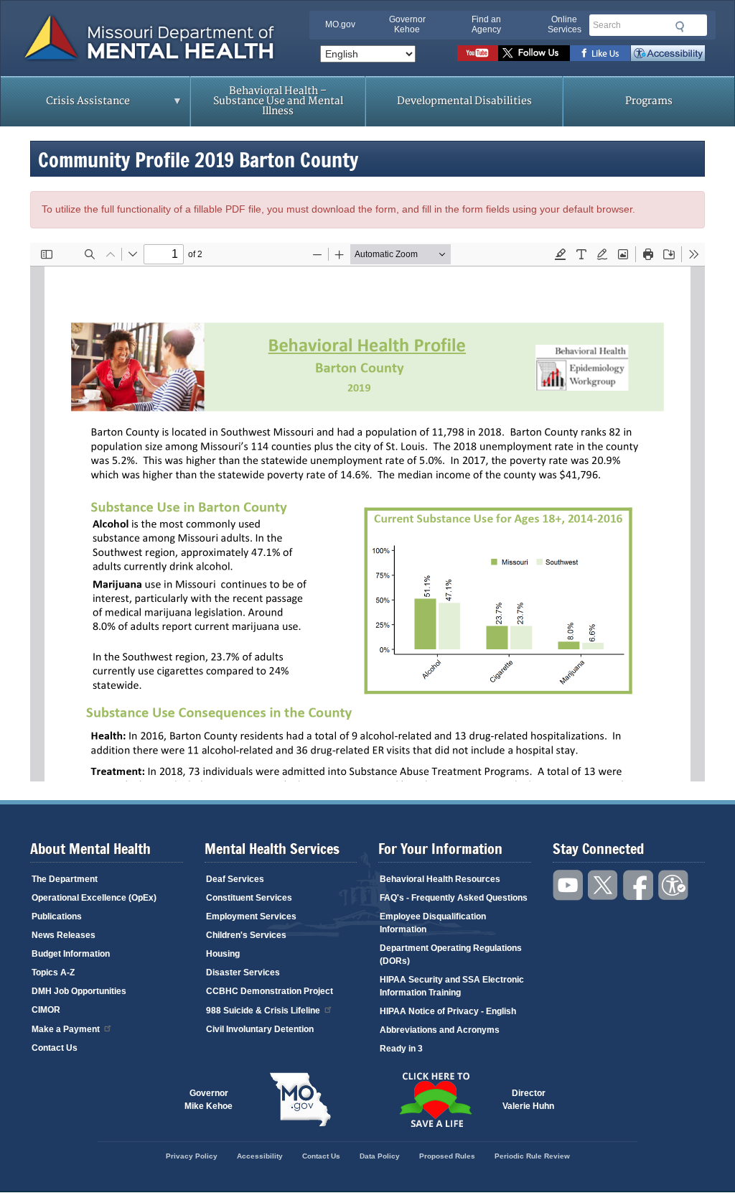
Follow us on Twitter (534, 53)
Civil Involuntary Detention (260, 1029)
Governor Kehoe (407, 24)
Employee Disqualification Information (433, 922)
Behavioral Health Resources (440, 879)
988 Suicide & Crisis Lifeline (263, 1011)
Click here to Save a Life (435, 1099)
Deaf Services (235, 879)
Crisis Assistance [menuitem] (65, 105)
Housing (223, 954)
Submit (678, 26)
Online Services (564, 24)
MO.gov (340, 24)
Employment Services (251, 916)
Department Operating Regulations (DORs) (451, 954)
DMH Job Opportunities (79, 991)
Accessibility (668, 53)
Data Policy (380, 1156)
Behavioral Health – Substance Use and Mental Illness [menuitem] (278, 101)
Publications (57, 916)
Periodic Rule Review (532, 1156)
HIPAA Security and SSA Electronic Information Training (452, 986)
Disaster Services (243, 972)
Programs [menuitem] (649, 101)
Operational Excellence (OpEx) (94, 898)
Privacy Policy (191, 1156)
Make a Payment (66, 1029)
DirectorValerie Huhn (528, 1099)
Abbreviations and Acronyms (440, 1030)
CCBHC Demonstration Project (269, 991)
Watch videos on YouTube (477, 53)
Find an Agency (486, 24)
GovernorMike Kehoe (208, 1099)
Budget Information (71, 954)
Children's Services (246, 935)
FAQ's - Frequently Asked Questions (454, 898)
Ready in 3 (401, 1049)
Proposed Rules (447, 1156)
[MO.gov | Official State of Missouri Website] (300, 1099)
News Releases (63, 935)
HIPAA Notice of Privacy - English (448, 1011)
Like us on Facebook (600, 53)
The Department (65, 879)
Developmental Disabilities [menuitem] (464, 101)
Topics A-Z (53, 972)
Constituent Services (249, 898)
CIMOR (46, 1010)
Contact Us (55, 1048)
